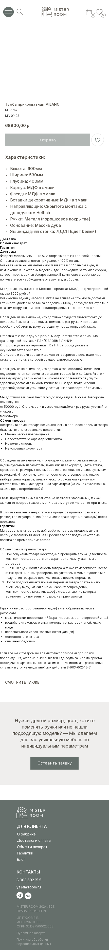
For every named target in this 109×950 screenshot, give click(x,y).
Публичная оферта (30, 933)
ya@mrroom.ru (28, 887)
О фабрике (26, 834)
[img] (55, 12)
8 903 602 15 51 (29, 880)
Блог (21, 859)
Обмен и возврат (32, 847)
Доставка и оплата (34, 840)
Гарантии (25, 853)
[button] (54, 763)
